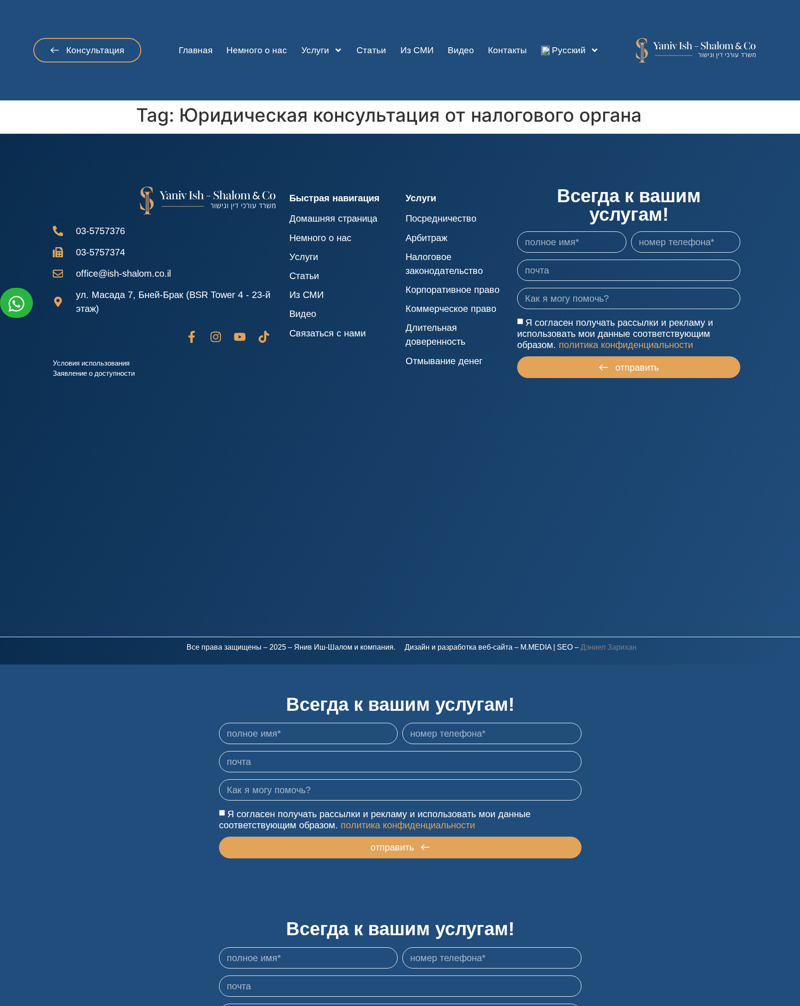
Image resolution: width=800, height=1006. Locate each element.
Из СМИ (417, 50)
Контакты (507, 50)
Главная (195, 50)
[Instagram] (216, 337)
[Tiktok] (264, 337)
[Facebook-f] (192, 337)
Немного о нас (256, 50)
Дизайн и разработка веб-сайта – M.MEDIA (478, 647)
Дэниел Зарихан (609, 647)
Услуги (315, 50)
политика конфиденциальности (626, 345)
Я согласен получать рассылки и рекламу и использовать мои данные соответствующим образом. (615, 333)
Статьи (371, 50)
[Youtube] (240, 337)
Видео (461, 50)
